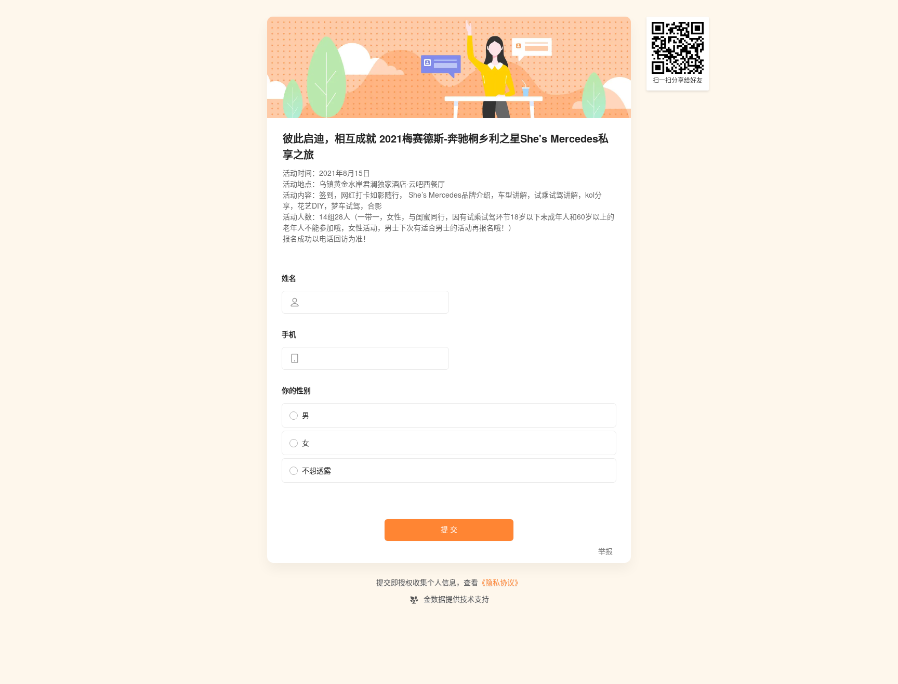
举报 (605, 552)
